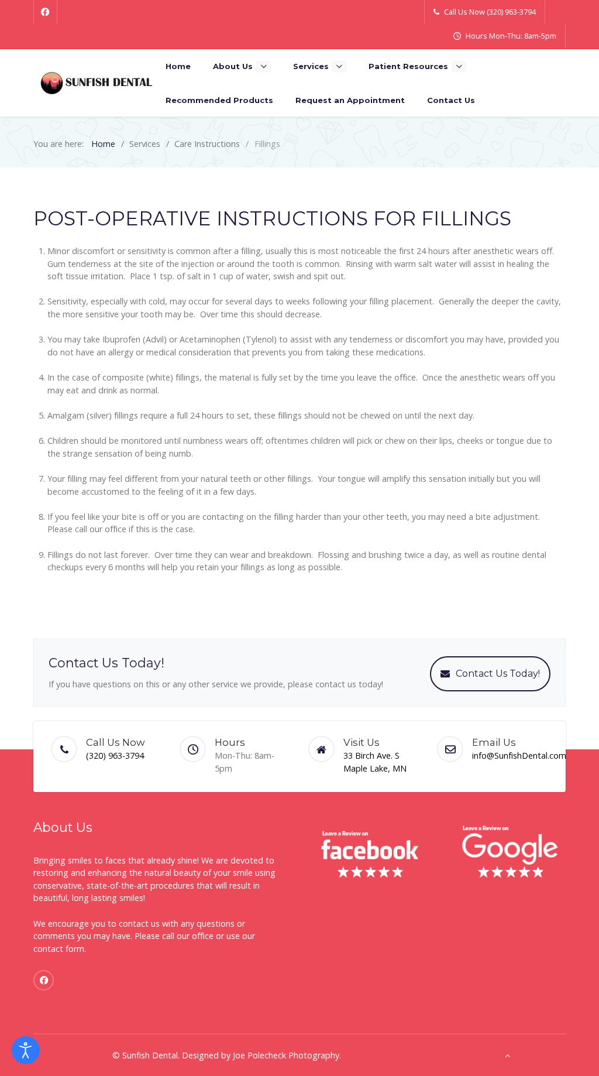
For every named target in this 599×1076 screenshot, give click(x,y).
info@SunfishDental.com (519, 755)
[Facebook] (45, 12)
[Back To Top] (507, 1055)
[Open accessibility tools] (26, 1050)
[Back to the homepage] (96, 82)
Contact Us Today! (498, 673)
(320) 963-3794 (115, 755)
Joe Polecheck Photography (286, 1055)
